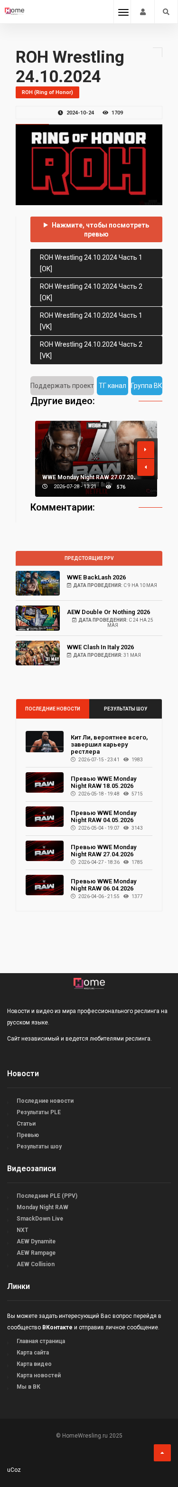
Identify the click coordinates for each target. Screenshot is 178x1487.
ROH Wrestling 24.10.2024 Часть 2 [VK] (91, 350)
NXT (22, 1230)
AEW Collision (36, 1264)
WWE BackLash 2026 (96, 577)
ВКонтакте (57, 1327)
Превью (28, 1135)
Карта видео (34, 1364)
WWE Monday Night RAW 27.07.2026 (91, 477)
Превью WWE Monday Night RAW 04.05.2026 (103, 816)
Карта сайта (33, 1352)
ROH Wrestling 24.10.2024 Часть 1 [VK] (91, 321)
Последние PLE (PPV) (47, 1196)
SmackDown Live (40, 1218)
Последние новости (52, 708)
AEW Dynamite (36, 1241)
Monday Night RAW (42, 1207)
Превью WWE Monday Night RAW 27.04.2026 (103, 850)
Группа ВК (146, 385)
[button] (145, 449)
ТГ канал (112, 385)
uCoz (14, 1470)
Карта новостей (39, 1375)
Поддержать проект (62, 385)
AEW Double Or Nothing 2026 (108, 612)
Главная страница (41, 1341)
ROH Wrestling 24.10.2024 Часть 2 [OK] (91, 292)
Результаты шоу (125, 708)
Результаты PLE (39, 1112)
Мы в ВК (28, 1386)
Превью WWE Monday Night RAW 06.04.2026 (103, 885)
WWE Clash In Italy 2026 (100, 647)
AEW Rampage (36, 1253)
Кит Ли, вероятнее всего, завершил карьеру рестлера (109, 744)
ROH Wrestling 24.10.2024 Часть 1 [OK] (91, 263)
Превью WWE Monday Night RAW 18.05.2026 (103, 782)
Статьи (26, 1123)
